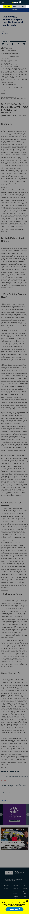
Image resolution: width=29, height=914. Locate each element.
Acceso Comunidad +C (19, 6)
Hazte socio (14, 909)
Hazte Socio (7, 6)
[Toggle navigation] (3, 2)
